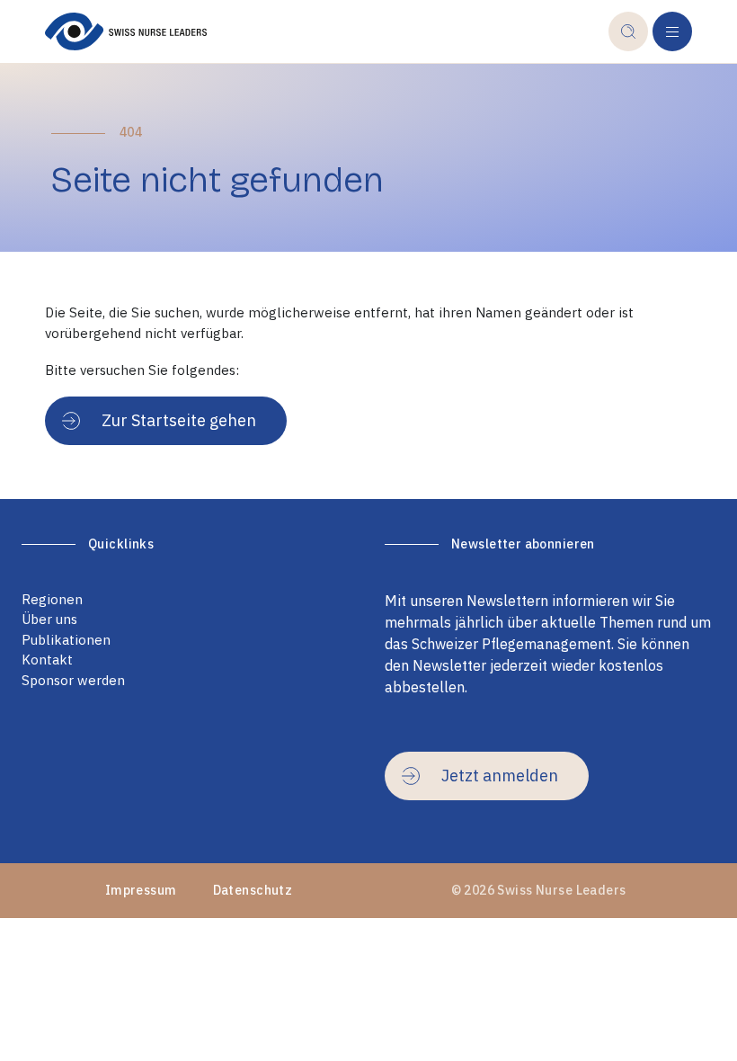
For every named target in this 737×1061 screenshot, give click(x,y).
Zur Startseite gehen (179, 420)
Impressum (141, 890)
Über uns (49, 619)
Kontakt (47, 659)
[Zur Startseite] (326, 31)
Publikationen (66, 639)
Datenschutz (253, 890)
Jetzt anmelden (499, 775)
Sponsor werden (73, 680)
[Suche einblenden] (628, 31)
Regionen (52, 599)
